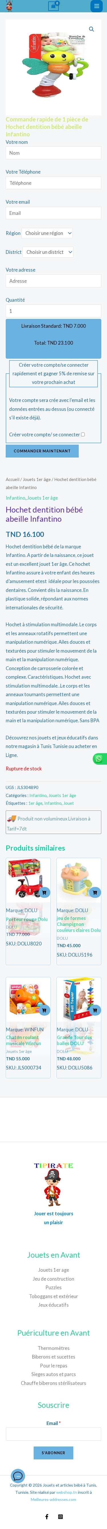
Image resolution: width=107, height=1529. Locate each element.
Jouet (68, 803)
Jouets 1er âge (37, 479)
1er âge (35, 803)
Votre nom (17, 142)
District (14, 252)
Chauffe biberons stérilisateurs (53, 1383)
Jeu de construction (53, 1278)
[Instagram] (60, 1516)
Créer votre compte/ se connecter (44, 434)
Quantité (15, 300)
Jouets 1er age (53, 1270)
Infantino (15, 497)
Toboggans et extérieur (53, 1296)
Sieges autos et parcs (53, 1374)
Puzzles (53, 1287)
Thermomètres (54, 1348)
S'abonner (53, 1453)
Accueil (12, 479)
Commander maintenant (42, 451)
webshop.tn (66, 1492)
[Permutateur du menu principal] (96, 6)
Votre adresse (20, 269)
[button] (91, 29)
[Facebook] (46, 1516)
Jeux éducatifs (53, 1305)
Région (13, 233)
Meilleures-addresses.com (53, 1499)
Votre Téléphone (23, 171)
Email (54, 1423)
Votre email (18, 202)
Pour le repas (53, 1365)
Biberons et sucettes (53, 1356)
